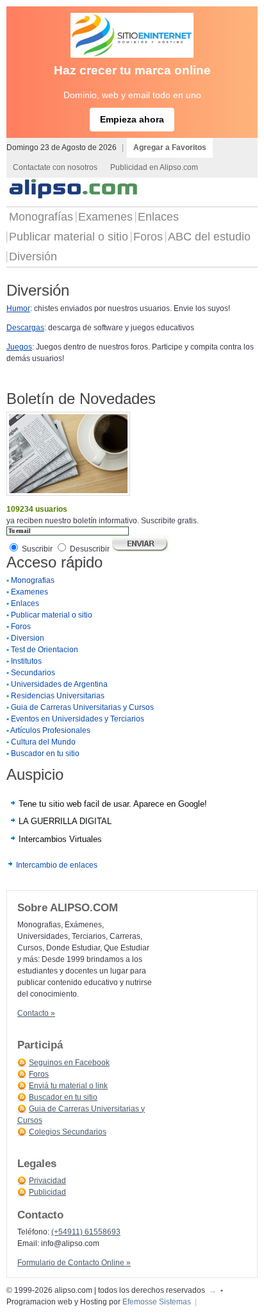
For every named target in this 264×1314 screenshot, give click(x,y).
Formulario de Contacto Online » (74, 1262)
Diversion (27, 638)
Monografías (41, 216)
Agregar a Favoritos (169, 147)
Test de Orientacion (44, 649)
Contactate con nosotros (55, 167)
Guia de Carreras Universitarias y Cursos (82, 707)
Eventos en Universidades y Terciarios (77, 718)
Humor (18, 308)
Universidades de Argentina (59, 684)
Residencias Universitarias (57, 695)
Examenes (105, 216)
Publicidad (47, 1192)
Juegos (19, 346)
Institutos (26, 661)
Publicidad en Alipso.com (154, 167)
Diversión (33, 256)
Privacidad (47, 1180)
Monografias (32, 580)
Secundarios (33, 672)
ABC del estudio (209, 236)
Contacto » (36, 1013)
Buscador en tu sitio (45, 753)
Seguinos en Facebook (69, 1062)
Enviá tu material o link (68, 1085)
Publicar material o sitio (68, 236)
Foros (148, 236)
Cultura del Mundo (43, 741)
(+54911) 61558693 (85, 1231)
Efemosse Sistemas (156, 1301)
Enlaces (158, 216)
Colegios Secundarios (67, 1131)
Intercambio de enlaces (56, 865)
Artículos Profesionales (50, 730)
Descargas (25, 327)
